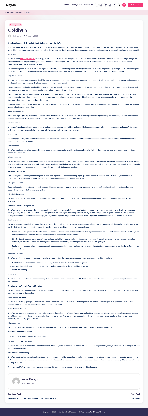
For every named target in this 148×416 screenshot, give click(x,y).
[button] (135, 5)
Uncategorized (15, 25)
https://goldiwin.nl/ (27, 59)
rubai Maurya (30, 379)
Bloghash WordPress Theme (92, 412)
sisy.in (11, 5)
